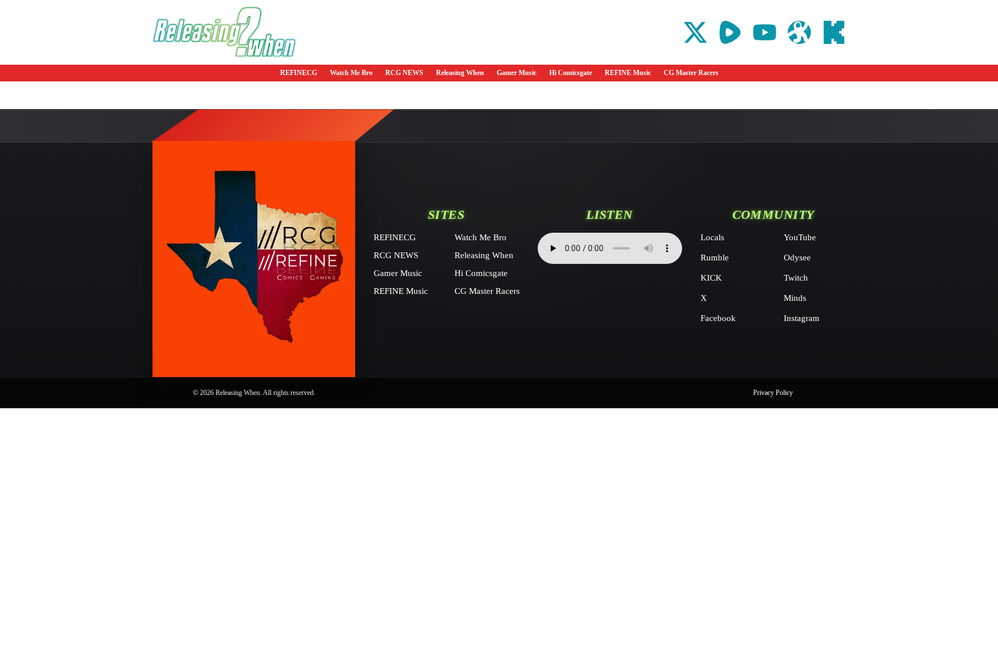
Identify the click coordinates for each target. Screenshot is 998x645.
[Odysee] (799, 32)
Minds (795, 298)
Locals (712, 237)
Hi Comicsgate (570, 73)
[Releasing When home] (253, 258)
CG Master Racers (691, 73)
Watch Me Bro (351, 73)
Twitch (796, 277)
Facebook (718, 318)
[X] (695, 32)
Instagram (802, 318)
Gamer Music (517, 73)
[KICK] (834, 32)
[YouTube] (764, 32)
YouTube (800, 237)
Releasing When (460, 73)
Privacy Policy (773, 393)
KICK (711, 277)
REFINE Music (628, 73)
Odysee (797, 257)
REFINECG (298, 73)
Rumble (715, 257)
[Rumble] (730, 32)
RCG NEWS (404, 73)
